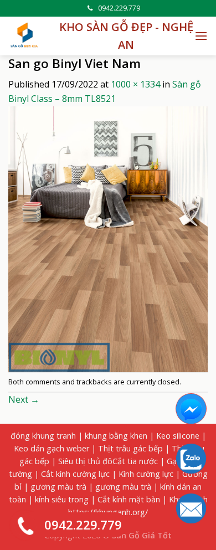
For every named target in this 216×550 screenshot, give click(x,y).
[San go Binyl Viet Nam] (108, 238)
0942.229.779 (119, 8)
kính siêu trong (62, 499)
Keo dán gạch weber (51, 448)
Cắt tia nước (135, 461)
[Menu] (201, 35)
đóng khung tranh (43, 435)
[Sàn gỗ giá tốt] (25, 36)
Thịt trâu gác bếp (130, 448)
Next (23, 399)
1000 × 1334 (135, 84)
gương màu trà (58, 486)
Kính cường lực (146, 474)
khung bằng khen (116, 435)
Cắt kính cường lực (75, 474)
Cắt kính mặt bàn (128, 499)
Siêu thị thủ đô (85, 461)
